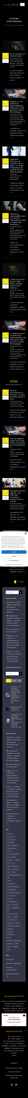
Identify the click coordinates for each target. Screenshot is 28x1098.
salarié (9, 946)
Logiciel (21, 508)
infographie (15, 908)
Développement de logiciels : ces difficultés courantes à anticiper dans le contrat (14, 479)
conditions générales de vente (14, 876)
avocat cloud (10, 837)
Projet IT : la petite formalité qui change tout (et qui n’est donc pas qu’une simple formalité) (14, 656)
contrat (9, 880)
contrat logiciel (11, 889)
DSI (11, 299)
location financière (12, 914)
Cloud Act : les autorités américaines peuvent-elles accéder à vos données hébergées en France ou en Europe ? (16, 693)
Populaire (8, 680)
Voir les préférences (14, 560)
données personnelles (13, 892)
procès (9, 937)
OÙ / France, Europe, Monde (14, 1050)
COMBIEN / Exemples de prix (14, 1048)
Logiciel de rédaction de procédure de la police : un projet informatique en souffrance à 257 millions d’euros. (14, 148)
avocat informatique (13, 854)
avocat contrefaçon (12, 845)
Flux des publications (14, 963)
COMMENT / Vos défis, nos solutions (14, 1046)
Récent (14, 680)
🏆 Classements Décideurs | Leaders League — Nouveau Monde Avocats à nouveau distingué (13, 620)
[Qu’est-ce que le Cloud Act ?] (8, 708)
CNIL (13, 872)
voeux (8, 949)
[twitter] (16, 1084)
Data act (12, 67)
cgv (14, 863)
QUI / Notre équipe (14, 1039)
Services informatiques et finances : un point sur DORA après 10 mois (14, 380)
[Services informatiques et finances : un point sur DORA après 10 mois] (14, 382)
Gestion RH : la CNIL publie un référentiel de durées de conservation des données (14, 607)
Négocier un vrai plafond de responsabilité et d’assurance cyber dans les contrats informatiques (14, 90)
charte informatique (13, 866)
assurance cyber (18, 232)
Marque (15, 917)
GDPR (8, 908)
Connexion (10, 959)
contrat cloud (11, 883)
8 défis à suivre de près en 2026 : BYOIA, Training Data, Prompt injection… (14, 266)
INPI (8, 911)
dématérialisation (12, 902)
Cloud (17, 63)
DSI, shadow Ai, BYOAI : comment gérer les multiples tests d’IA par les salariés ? (13, 804)
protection (10, 943)
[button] (25, 533)
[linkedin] (12, 1084)
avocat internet (11, 857)
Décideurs (10, 898)
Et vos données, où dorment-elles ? (14, 44)
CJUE (8, 869)
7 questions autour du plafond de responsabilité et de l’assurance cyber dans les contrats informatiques (14, 321)
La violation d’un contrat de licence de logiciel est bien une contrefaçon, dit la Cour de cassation (16, 719)
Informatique (14, 124)
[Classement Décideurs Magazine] (14, 1014)
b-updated (10, 860)
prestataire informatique (10, 933)
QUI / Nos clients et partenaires (14, 1041)
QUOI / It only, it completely (14, 1043)
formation (15, 905)
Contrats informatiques (17, 65)
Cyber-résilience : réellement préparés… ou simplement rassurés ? (14, 818)
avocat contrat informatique (11, 841)
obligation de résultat (13, 926)
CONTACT (14, 1053)
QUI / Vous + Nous (14, 1036)
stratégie (15, 946)
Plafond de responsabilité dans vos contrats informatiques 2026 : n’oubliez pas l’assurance (14, 203)
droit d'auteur (11, 895)
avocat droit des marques (11, 850)
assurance (10, 834)
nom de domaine (12, 920)
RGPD (16, 943)
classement (15, 869)
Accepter (14, 552)
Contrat (22, 63)
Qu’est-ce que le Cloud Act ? (16, 707)
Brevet (9, 863)
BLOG (14, 1055)
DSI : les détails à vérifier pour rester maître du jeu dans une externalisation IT (14, 427)
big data (17, 860)
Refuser (14, 556)
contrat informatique (13, 886)
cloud (8, 872)
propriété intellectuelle (14, 940)
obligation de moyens (13, 923)
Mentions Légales (9, 564)
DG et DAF (22, 297)
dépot (8, 905)
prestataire (10, 929)
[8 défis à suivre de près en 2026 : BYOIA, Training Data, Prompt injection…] (14, 269)
